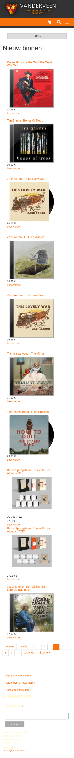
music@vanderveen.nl (15, 750)
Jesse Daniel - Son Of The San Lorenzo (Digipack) (27, 588)
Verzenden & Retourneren (20, 682)
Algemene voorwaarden (19, 675)
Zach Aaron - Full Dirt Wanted (26, 237)
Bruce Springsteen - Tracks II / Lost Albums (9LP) (29, 471)
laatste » (45, 652)
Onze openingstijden (17, 690)
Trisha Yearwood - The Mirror (25, 354)
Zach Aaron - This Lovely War (26, 179)
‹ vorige (23, 646)
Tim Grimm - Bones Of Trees (25, 120)
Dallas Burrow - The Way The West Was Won (29, 64)
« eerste (9, 646)
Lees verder (14, 113)
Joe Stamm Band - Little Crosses (28, 412)
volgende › (30, 652)
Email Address (14, 706)
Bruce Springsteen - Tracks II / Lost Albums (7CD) (29, 530)
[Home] (31, 8)
